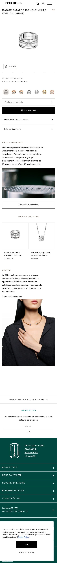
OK (26, 544)
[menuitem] (43, 3)
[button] (28, 102)
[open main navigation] (49, 3)
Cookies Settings (26, 552)
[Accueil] (14, 450)
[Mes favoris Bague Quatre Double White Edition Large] (53, 9)
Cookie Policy (23, 537)
